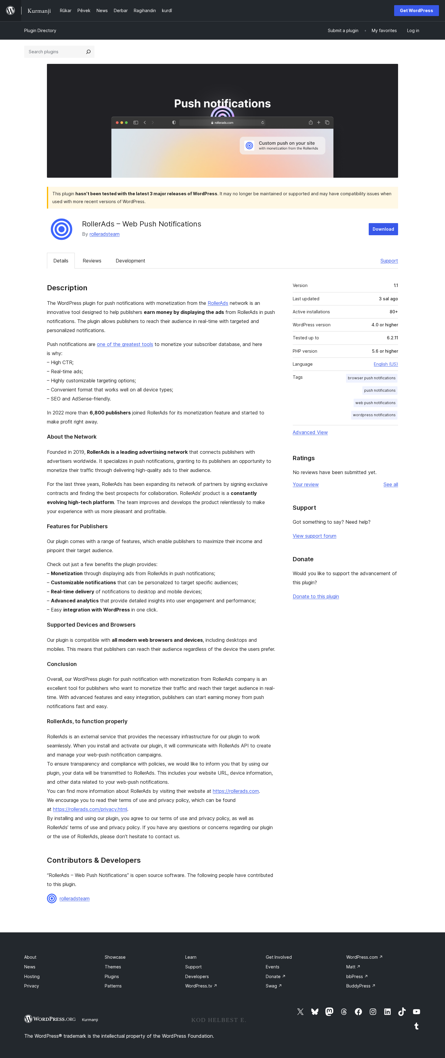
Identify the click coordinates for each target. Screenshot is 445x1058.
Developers (197, 976)
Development (130, 261)
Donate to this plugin (316, 596)
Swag (274, 985)
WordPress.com (364, 957)
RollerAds (218, 303)
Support (389, 261)
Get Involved (279, 957)
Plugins (112, 976)
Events (272, 966)
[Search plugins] (88, 52)
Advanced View (310, 432)
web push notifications (375, 402)
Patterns (113, 985)
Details (60, 261)
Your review (306, 484)
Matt (353, 966)
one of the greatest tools (125, 344)
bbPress (357, 976)
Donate (276, 976)
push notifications (380, 390)
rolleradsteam (105, 234)
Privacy (31, 985)
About (30, 957)
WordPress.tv (201, 985)
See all (391, 484)
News (29, 966)
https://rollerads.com (236, 791)
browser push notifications (372, 378)
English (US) (386, 364)
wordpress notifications (374, 415)
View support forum (314, 536)
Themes (113, 966)
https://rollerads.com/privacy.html (90, 809)
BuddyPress (361, 985)
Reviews (92, 261)
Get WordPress (416, 10)
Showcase (115, 957)
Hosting (32, 976)
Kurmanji (90, 1019)
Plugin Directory (40, 30)
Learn (190, 957)
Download (383, 229)
